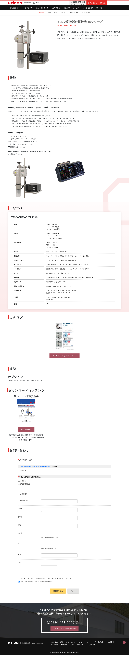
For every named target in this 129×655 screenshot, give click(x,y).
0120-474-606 (79, 2)
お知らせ (91, 644)
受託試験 (67, 8)
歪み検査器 (56, 8)
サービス (76, 8)
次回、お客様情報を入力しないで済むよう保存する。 (37, 581)
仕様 (55, 12)
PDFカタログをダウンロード (64, 356)
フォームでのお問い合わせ (64, 628)
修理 (72, 644)
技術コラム (100, 8)
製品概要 (41, 12)
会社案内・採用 (15, 8)
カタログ (63, 12)
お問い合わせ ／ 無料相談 (97, 3)
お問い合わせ (86, 12)
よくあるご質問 (88, 8)
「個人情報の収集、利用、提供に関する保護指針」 (35, 466)
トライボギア (27, 8)
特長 (49, 12)
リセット (73, 591)
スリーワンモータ (42, 8)
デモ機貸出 (110, 642)
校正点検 (64, 644)
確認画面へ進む (58, 591)
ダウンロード (74, 12)
